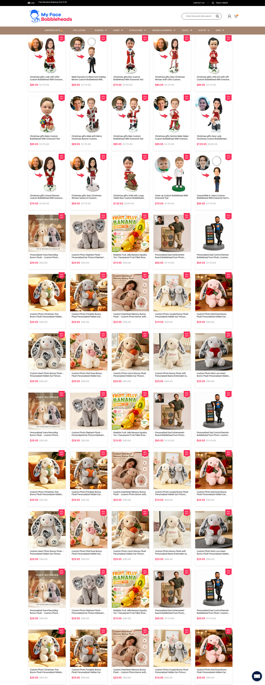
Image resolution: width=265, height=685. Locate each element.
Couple (185, 30)
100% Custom (79, 30)
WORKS (116, 30)
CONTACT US (198, 3)
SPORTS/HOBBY (136, 30)
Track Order (222, 3)
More (218, 30)
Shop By (202, 30)
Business (99, 30)
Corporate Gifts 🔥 (53, 30)
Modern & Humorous (162, 30)
